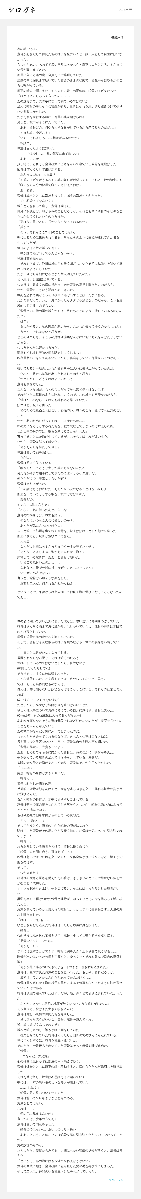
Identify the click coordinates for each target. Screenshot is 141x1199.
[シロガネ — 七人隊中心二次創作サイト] (70, 9)
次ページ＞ (116, 1180)
